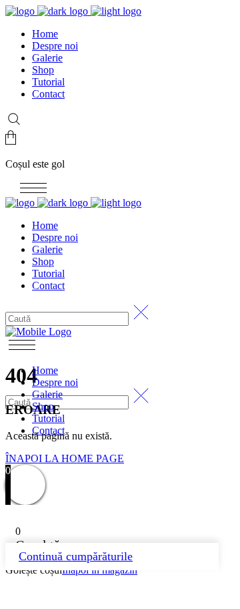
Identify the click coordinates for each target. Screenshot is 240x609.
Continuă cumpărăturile (76, 556)
